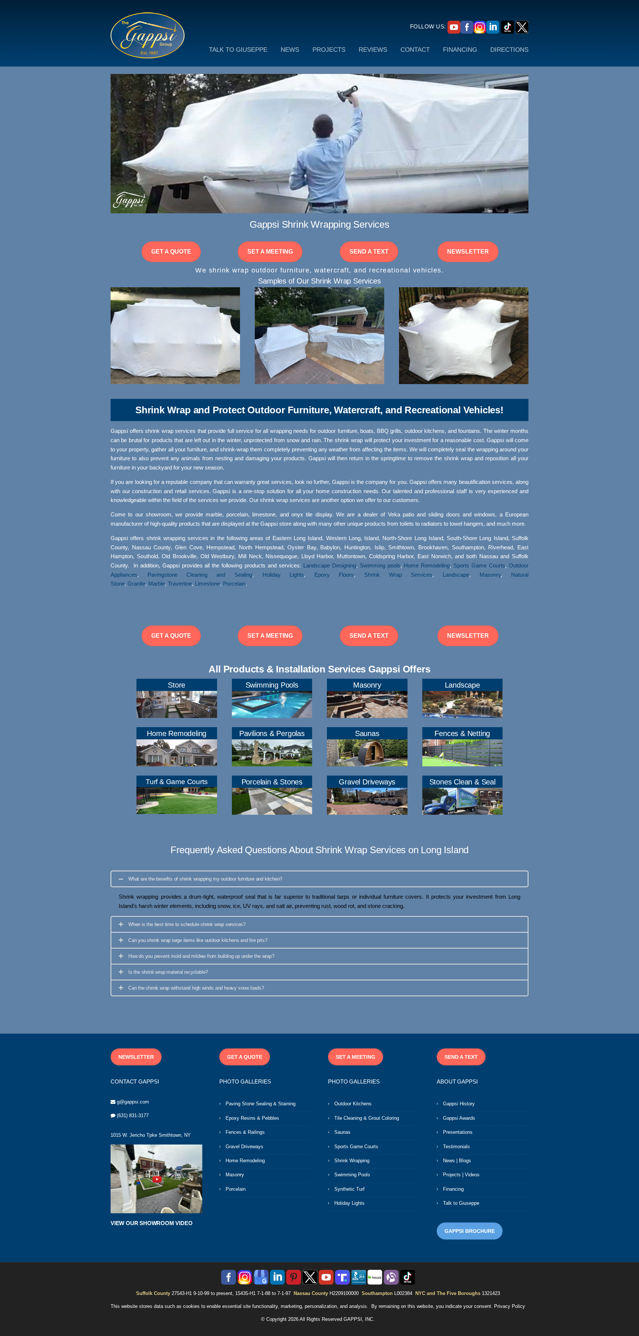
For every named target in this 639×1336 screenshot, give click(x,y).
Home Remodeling (427, 566)
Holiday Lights (283, 575)
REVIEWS (373, 49)
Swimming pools (380, 566)
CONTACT (415, 49)
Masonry (490, 575)
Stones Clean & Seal (462, 782)
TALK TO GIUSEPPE (238, 49)
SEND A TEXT (369, 251)
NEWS (290, 49)
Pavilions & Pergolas (272, 733)
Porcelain (234, 584)
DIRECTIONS (509, 49)
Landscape (456, 575)
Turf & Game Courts (176, 782)
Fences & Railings (245, 1132)
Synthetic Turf (349, 1189)
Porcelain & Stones (271, 782)
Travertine (180, 584)
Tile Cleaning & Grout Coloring (366, 1118)
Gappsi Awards (459, 1118)
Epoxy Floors (334, 575)
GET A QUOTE (171, 251)
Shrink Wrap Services (398, 575)
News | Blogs (457, 1160)
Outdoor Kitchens (353, 1103)
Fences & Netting (462, 733)
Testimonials (456, 1146)
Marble (156, 584)
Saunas (367, 733)
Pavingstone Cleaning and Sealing (200, 575)
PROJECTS (328, 49)
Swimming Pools (272, 685)
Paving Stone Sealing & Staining (260, 1103)
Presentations (458, 1132)
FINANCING (460, 49)
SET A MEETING (270, 251)
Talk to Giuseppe (461, 1203)
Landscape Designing (329, 566)
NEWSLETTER (468, 251)
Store (176, 685)
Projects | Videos (461, 1174)
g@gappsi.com (133, 1102)
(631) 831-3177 (133, 1115)
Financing (453, 1189)
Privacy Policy (509, 1306)
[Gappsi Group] (148, 35)
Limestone (207, 584)
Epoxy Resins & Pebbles (252, 1118)
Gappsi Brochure (469, 1231)
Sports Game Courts (479, 566)
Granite (136, 584)
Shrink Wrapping (351, 1160)
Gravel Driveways (367, 782)
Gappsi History (459, 1103)
